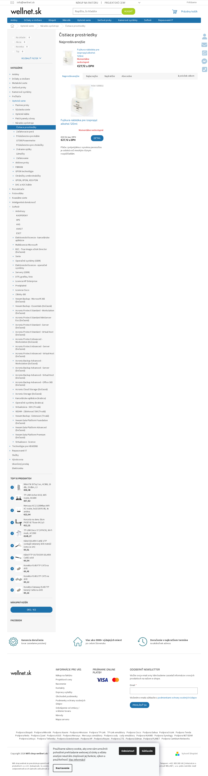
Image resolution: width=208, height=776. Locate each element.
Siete (18, 256)
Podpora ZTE (117, 738)
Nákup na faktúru (87, 3)
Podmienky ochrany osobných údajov (70, 702)
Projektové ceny (115, 3)
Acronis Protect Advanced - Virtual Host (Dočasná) (34, 355)
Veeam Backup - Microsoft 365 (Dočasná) (30, 300)
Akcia (20, 42)
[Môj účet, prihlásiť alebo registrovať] (204, 37)
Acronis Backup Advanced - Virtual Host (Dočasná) (34, 377)
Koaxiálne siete (19, 198)
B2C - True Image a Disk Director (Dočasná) (31, 251)
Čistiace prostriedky (26, 127)
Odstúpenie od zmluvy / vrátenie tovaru (67, 709)
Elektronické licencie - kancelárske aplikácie (32, 239)
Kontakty (60, 688)
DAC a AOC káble (23, 184)
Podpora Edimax (134, 738)
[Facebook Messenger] (204, 62)
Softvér (16, 206)
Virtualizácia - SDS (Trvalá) (28, 407)
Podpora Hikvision (79, 732)
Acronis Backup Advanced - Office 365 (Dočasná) (34, 384)
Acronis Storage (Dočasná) (28, 394)
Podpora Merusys (71, 735)
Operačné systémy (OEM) (28, 261)
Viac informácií (77, 760)
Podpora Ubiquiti (24, 732)
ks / (31, 609)
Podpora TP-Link (97, 732)
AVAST (19, 229)
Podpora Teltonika (46, 738)
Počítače (16, 96)
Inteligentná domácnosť (24, 202)
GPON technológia (24, 171)
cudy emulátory (127, 735)
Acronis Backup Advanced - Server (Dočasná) (32, 369)
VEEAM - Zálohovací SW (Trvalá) (30, 411)
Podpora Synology (164, 735)
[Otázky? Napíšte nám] (204, 45)
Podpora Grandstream (68, 738)
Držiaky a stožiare (21, 79)
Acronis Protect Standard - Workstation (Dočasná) (34, 312)
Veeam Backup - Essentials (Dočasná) (33, 306)
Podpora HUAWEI (144, 735)
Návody (59, 715)
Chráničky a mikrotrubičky (28, 176)
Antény (15, 74)
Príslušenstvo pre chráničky (30, 145)
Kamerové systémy (21, 92)
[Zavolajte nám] (204, 70)
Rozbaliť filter (30, 58)
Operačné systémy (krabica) (29, 402)
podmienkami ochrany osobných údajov (177, 697)
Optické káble (22, 114)
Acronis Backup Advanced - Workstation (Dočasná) (28, 362)
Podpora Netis (22, 735)
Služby (15, 455)
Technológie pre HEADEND (25, 446)
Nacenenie (61, 684)
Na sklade (23, 37)
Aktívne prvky (22, 162)
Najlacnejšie (92, 76)
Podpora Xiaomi (60, 732)
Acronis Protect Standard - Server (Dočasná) (32, 326)
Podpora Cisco (134, 732)
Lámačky (20, 153)
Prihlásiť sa (140, 705)
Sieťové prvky (19, 87)
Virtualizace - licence (25, 442)
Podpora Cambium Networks (176, 738)
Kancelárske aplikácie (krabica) (30, 398)
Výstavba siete (22, 109)
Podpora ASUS (54, 735)
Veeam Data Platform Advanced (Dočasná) (31, 429)
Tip (19, 51)
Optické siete (19, 101)
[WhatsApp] (204, 53)
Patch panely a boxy (25, 118)
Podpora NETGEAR (183, 735)
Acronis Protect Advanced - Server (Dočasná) (32, 348)
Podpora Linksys (27, 738)
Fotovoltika (17, 193)
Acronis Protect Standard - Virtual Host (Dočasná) (34, 333)
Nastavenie (62, 768)
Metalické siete (19, 83)
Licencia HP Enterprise (26, 281)
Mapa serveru (62, 719)
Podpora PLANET (151, 738)
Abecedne (127, 76)
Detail (97, 138)
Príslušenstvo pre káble (28, 136)
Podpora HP (86, 738)
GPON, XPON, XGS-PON (26, 180)
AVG (18, 224)
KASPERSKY (22, 215)
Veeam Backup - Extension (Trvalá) (32, 416)
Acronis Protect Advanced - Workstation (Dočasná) (28, 341)
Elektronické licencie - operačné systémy (31, 267)
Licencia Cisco (22, 290)
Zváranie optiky (24, 149)
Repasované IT (19, 450)
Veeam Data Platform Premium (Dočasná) (30, 436)
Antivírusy (20, 211)
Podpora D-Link (166, 732)
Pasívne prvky (22, 105)
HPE (18, 220)
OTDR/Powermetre (25, 140)
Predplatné (20, 285)
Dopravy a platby (64, 692)
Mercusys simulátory (92, 735)
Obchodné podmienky (67, 696)
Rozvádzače (18, 189)
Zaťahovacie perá (25, 131)
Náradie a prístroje (24, 123)
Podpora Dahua (150, 732)
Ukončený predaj (20, 464)
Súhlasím (147, 751)
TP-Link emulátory (116, 732)
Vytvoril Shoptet (190, 753)
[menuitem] (14, 20)
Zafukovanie (22, 158)
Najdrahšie (110, 76)
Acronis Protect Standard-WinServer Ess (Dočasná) (33, 319)
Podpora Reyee (102, 738)
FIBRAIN (19, 167)
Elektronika (17, 468)
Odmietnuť (127, 751)
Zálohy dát (20, 294)
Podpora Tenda (183, 732)
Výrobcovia (17, 459)
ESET (18, 233)
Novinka (21, 46)
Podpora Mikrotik (42, 732)
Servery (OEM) (22, 272)
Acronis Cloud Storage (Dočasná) (31, 389)
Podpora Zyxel (38, 735)
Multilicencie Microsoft (26, 245)
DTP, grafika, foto (24, 276)
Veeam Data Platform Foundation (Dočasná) (31, 422)
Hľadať (128, 11)
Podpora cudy (111, 735)
